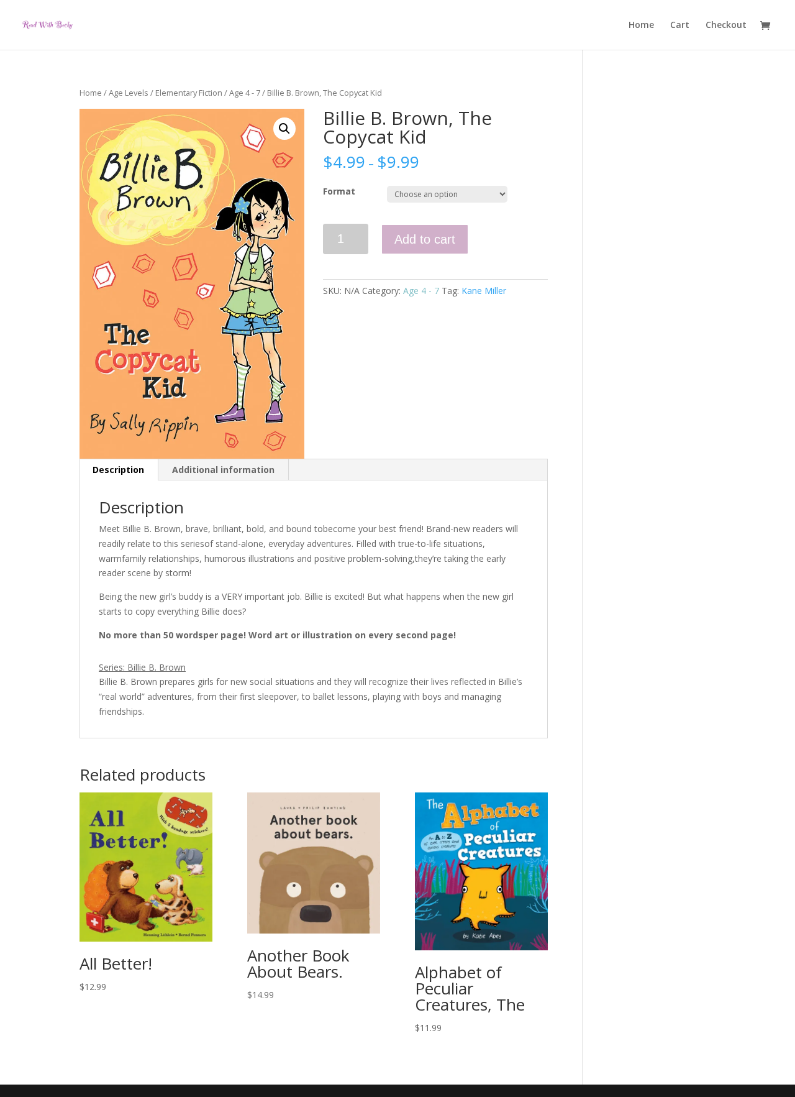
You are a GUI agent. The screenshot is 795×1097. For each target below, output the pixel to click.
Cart (679, 25)
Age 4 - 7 (244, 92)
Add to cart (424, 239)
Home (641, 25)
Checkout (726, 25)
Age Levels (128, 92)
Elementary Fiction (188, 92)
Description (118, 469)
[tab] (118, 469)
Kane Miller (483, 290)
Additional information (223, 469)
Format (339, 191)
